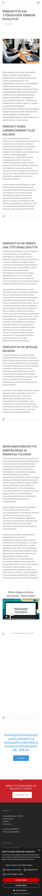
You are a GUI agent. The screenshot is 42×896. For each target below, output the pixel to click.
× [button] (39, 850)
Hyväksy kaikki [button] (21, 880)
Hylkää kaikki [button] (21, 885)
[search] (34, 2)
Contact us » (22, 795)
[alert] (21, 872)
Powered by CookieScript (21, 893)
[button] (38, 2)
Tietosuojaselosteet (11, 831)
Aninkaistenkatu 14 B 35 (13, 816)
